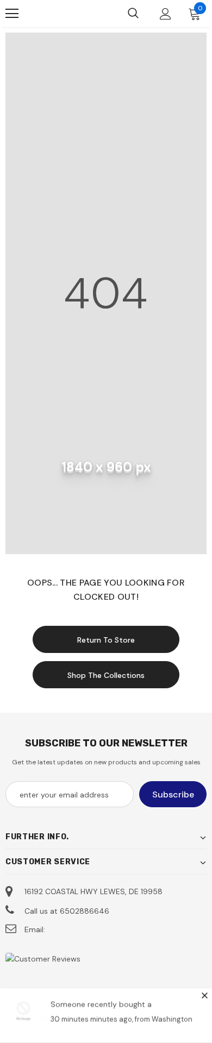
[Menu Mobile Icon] (11, 13)
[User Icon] (165, 14)
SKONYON (63, 14)
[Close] (204, 995)
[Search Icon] (133, 13)
